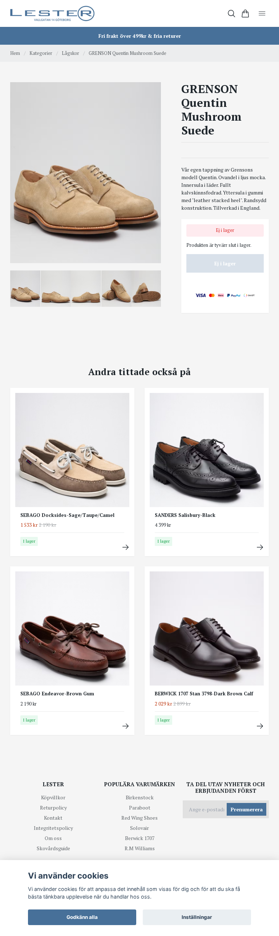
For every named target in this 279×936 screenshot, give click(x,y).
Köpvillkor (53, 797)
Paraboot (139, 807)
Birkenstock (140, 797)
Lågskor (70, 53)
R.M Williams (140, 848)
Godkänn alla (82, 917)
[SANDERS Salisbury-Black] (260, 547)
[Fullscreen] (85, 172)
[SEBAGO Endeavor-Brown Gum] (125, 726)
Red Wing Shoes (139, 817)
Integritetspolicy (53, 827)
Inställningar (197, 917)
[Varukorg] (245, 13)
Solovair (139, 827)
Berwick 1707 (139, 838)
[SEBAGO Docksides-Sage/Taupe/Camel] (125, 547)
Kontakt (53, 817)
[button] (149, 175)
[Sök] (232, 13)
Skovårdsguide (53, 848)
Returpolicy (53, 807)
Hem (15, 53)
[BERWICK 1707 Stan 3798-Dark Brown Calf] (260, 726)
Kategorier (40, 53)
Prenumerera (247, 809)
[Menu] (262, 13)
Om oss (53, 838)
